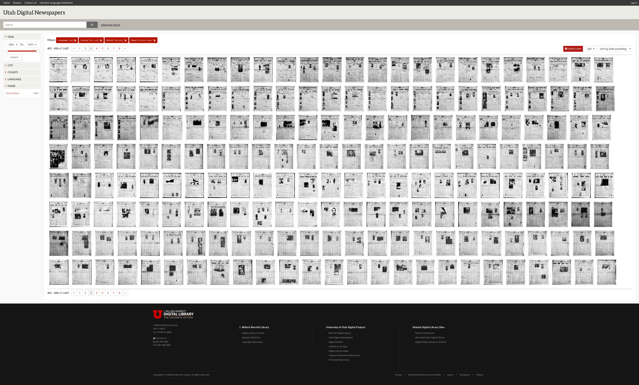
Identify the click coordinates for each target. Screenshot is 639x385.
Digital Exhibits (336, 341)
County (13, 72)
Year (11, 36)
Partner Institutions (425, 332)
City (10, 65)
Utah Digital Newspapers (341, 337)
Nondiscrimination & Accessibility (424, 374)
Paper (11, 86)
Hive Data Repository (339, 359)
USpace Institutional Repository (344, 355)
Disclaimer (465, 374)
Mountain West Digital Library (430, 337)
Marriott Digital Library (340, 332)
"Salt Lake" (90, 40)
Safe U (450, 374)
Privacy (398, 374)
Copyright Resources (252, 341)
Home (6, 2)
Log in (634, 2)
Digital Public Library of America (430, 341)
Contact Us (31, 2)
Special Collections (251, 337)
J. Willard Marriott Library (165, 325)
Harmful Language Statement (56, 2)
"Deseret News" (142, 40)
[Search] (92, 25)
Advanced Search (110, 24)
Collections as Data (338, 346)
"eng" (66, 40)
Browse (17, 2)
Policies (479, 374)
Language (14, 79)
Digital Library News (338, 350)
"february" (115, 40)
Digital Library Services (253, 332)
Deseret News (12, 93)
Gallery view (574, 48)
